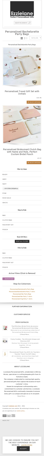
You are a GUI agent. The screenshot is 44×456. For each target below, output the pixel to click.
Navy (4, 184)
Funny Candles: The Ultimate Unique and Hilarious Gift (25, 340)
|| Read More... (25, 334)
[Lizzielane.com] (22, 9)
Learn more (26, 445)
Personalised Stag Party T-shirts (22, 299)
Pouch (5, 229)
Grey (4, 179)
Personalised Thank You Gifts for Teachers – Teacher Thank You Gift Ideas (25, 353)
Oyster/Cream (10, 188)
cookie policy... (21, 411)
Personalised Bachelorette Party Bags (22, 289)
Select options (35, 102)
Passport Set (7, 225)
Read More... (22, 396)
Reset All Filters (22, 241)
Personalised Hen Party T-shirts (22, 296)
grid (22, 38)
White (5, 202)
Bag (4, 215)
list (26, 38)
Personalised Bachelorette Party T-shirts (22, 291)
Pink (4, 193)
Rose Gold (6, 198)
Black (4, 174)
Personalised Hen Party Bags (22, 294)
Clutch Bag (7, 220)
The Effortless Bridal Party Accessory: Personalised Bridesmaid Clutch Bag (25, 327)
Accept (23, 449)
